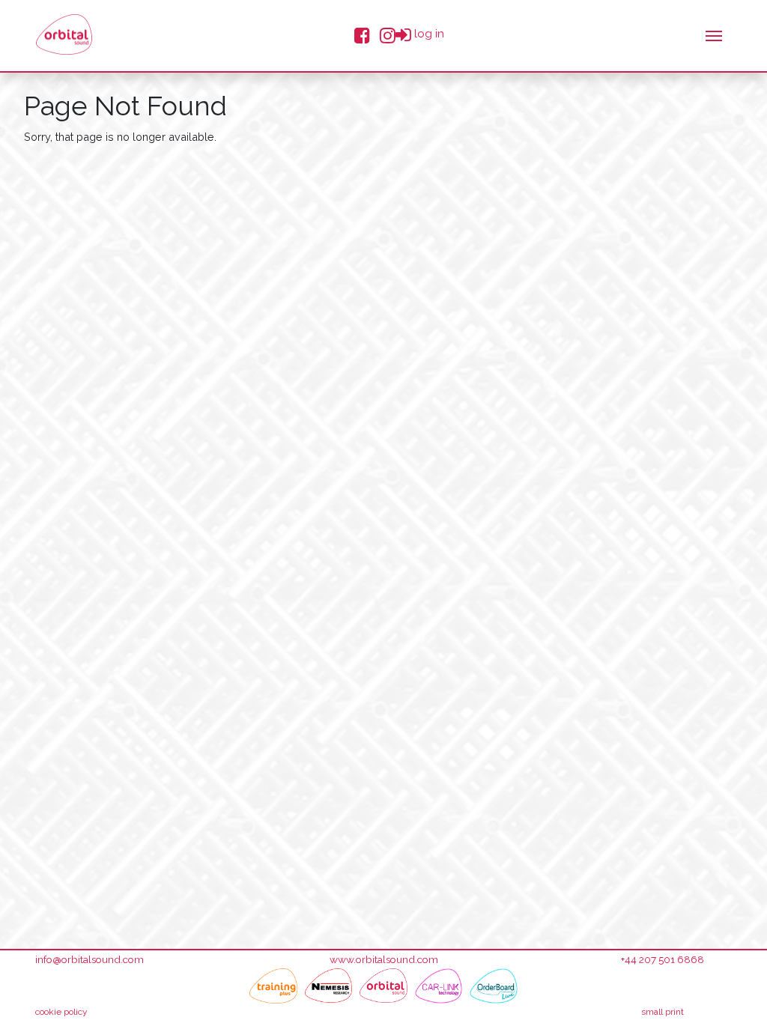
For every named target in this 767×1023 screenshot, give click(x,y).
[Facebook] (362, 34)
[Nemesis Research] (329, 986)
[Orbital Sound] (383, 986)
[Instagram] (387, 34)
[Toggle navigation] (714, 34)
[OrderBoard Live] (494, 986)
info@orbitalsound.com (89, 959)
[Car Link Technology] (439, 986)
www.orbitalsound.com (384, 959)
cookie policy (61, 1012)
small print (662, 1012)
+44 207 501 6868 (662, 959)
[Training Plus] (273, 986)
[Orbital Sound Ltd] (64, 34)
